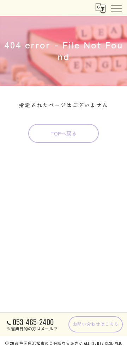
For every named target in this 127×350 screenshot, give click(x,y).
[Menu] (116, 7)
